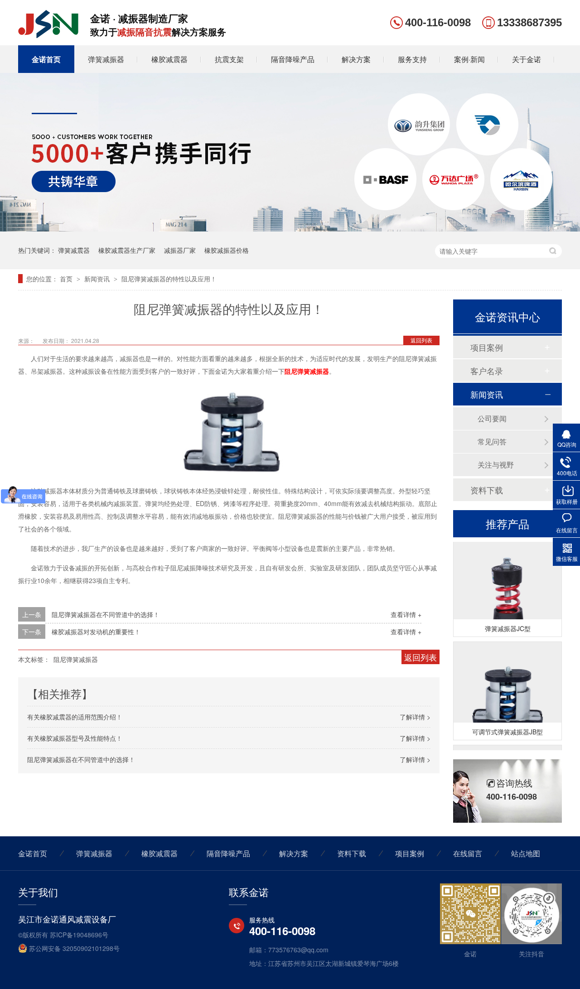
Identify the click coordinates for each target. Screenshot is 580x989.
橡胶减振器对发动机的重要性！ (96, 631)
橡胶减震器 (169, 59)
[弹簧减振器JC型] (507, 588)
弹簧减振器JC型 (508, 624)
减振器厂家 (180, 250)
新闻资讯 (97, 278)
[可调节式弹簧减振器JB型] (507, 692)
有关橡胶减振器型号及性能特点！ (74, 738)
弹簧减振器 (106, 59)
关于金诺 (526, 59)
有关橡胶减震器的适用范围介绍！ (74, 716)
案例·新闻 (469, 59)
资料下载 (486, 490)
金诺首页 (46, 59)
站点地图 (525, 853)
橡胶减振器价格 (226, 250)
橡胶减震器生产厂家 (126, 250)
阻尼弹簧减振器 (75, 659)
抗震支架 (229, 59)
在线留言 (467, 853)
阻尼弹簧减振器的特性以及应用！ (169, 278)
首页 (67, 278)
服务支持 (412, 59)
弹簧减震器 (74, 250)
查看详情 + (406, 614)
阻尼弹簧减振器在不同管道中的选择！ (106, 614)
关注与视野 (496, 464)
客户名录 (486, 370)
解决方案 (356, 59)
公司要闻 (492, 418)
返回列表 (421, 340)
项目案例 (486, 347)
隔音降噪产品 (292, 59)
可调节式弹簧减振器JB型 (507, 727)
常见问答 (492, 441)
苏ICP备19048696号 (79, 934)
